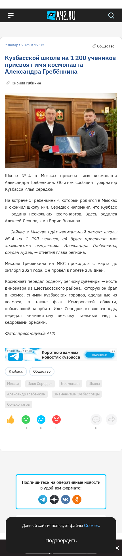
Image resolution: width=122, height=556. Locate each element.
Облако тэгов (18, 404)
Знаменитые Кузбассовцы (77, 394)
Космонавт (70, 383)
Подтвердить (61, 540)
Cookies (91, 525)
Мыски (13, 383)
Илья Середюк (40, 383)
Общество (42, 371)
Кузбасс (16, 371)
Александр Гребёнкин (26, 394)
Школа (94, 383)
